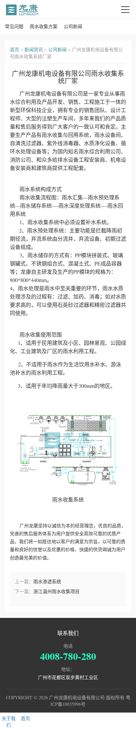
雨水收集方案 (43, 26)
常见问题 (14, 26)
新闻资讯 (33, 49)
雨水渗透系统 (47, 581)
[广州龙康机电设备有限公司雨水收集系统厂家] (22, 9)
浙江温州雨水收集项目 (56, 591)
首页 (14, 49)
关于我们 (9, 721)
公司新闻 (73, 26)
